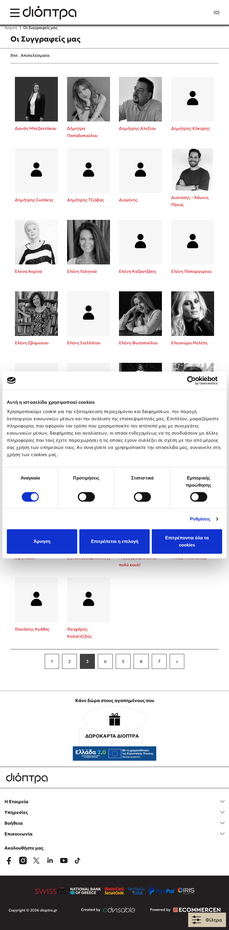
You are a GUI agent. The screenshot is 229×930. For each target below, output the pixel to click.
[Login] (205, 13)
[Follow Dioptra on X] (36, 860)
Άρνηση (42, 541)
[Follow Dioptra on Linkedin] (50, 860)
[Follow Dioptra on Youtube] (63, 860)
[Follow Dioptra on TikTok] (77, 860)
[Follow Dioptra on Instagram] (22, 860)
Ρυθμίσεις (200, 518)
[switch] (86, 497)
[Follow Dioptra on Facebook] (8, 860)
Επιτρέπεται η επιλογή (114, 541)
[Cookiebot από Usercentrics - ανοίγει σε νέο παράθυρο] (196, 380)
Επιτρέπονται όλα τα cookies (187, 541)
